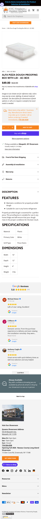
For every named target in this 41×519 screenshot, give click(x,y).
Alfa (3, 71)
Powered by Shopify (31, 511)
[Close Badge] (10, 515)
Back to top (20, 396)
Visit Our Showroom (20, 23)
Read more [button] (12, 336)
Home (3, 28)
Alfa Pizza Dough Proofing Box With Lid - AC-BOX (20, 28)
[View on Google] (4, 300)
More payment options (20, 138)
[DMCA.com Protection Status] (8, 513)
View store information (12, 149)
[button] (33, 10)
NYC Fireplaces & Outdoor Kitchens (16, 511)
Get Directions (10, 458)
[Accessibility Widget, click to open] (2, 5)
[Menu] (38, 10)
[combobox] (20, 16)
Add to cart (27, 127)
